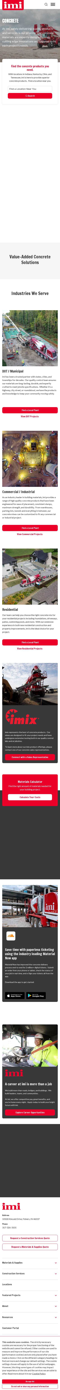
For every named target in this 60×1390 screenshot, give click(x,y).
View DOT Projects (30, 416)
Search (31, 95)
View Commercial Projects (30, 534)
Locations (7, 1284)
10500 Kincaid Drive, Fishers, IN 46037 (21, 1219)
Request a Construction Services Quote (30, 1238)
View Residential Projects (30, 648)
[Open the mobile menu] (53, 4)
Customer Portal (10, 1328)
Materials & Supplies (12, 1262)
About (5, 1306)
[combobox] (30, 89)
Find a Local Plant (30, 410)
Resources (7, 1317)
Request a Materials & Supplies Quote (30, 1246)
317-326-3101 (9, 1227)
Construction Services (13, 1273)
